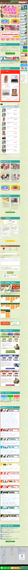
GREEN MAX (14, 498)
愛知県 (9, 305)
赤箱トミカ (11, 433)
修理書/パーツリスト (16, 519)
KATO (3, 498)
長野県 (18, 297)
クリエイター (7, 467)
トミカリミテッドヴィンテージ (11, 434)
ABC (13, 422)
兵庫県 (13, 306)
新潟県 (16, 298)
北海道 (2, 297)
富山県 (2, 305)
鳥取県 (16, 305)
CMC (13, 419)
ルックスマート (10, 423)
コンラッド (11, 424)
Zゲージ (16, 495)
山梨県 (16, 297)
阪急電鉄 (7, 503)
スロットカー (4, 460)
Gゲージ (10, 495)
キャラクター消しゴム (5, 477)
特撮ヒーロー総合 (4, 483)
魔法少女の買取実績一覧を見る (10, 212)
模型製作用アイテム (15, 443)
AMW (10, 426)
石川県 (4, 305)
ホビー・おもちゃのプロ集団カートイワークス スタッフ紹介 (10, 53)
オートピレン (10, 422)
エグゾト (12, 418)
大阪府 (11, 306)
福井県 (2, 306)
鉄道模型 (22, 37)
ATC (6, 425)
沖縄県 (9, 316)
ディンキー (3, 419)
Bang (13, 421)
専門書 (7, 519)
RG (4, 450)
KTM (6, 499)
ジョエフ (3, 425)
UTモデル (10, 419)
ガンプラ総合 (3, 449)
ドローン (11, 460)
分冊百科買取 (3, 561)
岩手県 (9, 297)
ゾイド (15, 442)
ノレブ (8, 424)
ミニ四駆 (12, 442)
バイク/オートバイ (7, 442)
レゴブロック (23, 26)
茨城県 (11, 297)
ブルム (7, 426)
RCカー (3, 459)
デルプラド (8, 418)
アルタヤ (3, 422)
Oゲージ (13, 495)
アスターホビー (10, 499)
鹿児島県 (6, 316)
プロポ (14, 460)
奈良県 (11, 307)
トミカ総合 (3, 432)
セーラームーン (16, 476)
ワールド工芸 (7, 500)
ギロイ (3, 424)
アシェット (9, 511)
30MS (11, 443)
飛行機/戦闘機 (4, 443)
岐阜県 (6, 306)
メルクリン (14, 499)
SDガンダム (11, 450)
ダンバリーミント (4, 423)
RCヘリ (9, 459)
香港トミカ (3, 435)
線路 (6, 497)
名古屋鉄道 (11, 504)
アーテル (3, 421)
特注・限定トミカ (14, 435)
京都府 (13, 305)
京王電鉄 (8, 504)
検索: (1, 104)
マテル (6, 424)
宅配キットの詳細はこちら (11, 352)
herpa (6, 420)
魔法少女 (11, 476)
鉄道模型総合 (3, 494)
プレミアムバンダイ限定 (5, 451)
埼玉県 (13, 298)
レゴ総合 (3, 466)
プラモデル (22, 17)
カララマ (14, 423)
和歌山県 (13, 307)
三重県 (9, 306)
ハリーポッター (16, 468)
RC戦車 (6, 459)
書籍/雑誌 (3, 497)
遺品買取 (3, 562)
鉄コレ (16, 497)
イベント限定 (11, 451)
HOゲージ (6, 495)
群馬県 (11, 298)
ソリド (15, 418)
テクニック (3, 467)
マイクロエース (10, 498)
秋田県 (9, 298)
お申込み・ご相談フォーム (5, 323)
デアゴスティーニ (4, 511)
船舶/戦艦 (8, 443)
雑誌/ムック (3, 519)
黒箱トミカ (3, 433)
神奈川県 (11, 301)
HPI (8, 421)
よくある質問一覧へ (10, 541)
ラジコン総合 (3, 458)
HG (2, 450)
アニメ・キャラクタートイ (23, 29)
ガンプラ (22, 20)
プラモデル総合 (4, 441)
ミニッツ (16, 459)
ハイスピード (16, 424)
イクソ (10, 421)
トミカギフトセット (16, 433)
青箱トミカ (7, 433)
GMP (16, 423)
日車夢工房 (3, 500)
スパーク (16, 419)
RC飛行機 (8, 460)
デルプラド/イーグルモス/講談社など (6, 512)
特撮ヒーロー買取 (4, 560)
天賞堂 (18, 498)
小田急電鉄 (3, 503)
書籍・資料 (22, 43)
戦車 (17, 442)
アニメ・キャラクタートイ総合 (5, 475)
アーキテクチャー (12, 467)
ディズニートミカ (8, 435)
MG (6, 450)
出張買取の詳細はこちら (10, 368)
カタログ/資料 (10, 519)
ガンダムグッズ (4, 452)
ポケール (14, 425)
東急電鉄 (10, 503)
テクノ (6, 422)
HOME (1, 545)
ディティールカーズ (10, 420)
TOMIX (6, 498)
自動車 (3, 442)
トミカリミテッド (4, 434)
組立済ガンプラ (16, 451)
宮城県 (6, 298)
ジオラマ (9, 497)
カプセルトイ (23, 34)
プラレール (12, 497)
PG (8, 450)
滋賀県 (11, 305)
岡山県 (16, 306)
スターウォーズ (7, 468)
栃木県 (13, 297)
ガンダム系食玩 (9, 452)
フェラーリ (22, 54)
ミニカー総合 (3, 412)
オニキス (7, 419)
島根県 (18, 305)
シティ (17, 467)
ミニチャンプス (4, 418)
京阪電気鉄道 (4, 504)
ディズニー (11, 468)
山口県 (16, 307)
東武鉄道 (14, 503)
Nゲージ (3, 495)
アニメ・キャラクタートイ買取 (7, 545)
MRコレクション (10, 425)
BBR (6, 421)
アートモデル (13, 426)
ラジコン (22, 23)
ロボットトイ (7, 476)
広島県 (18, 306)
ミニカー (22, 12)
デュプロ (3, 468)
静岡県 (6, 305)
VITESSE (16, 421)
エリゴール (15, 420)
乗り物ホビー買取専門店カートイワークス (23, 564)
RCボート (12, 459)
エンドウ (3, 499)
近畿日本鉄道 (15, 504)
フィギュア (3, 476)
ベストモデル (4, 426)
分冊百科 (22, 40)
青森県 (6, 297)
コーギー (3, 420)
